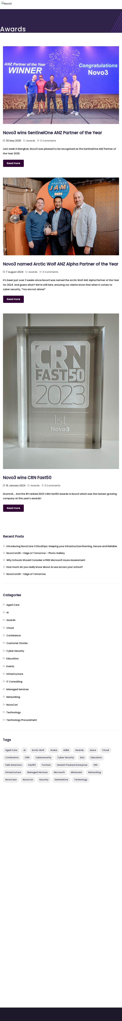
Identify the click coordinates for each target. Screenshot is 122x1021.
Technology (13, 712)
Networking (13, 697)
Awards (30, 140)
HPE (96, 764)
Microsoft (59, 772)
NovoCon (12, 704)
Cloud (10, 628)
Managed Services (17, 689)
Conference (13, 635)
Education (12, 658)
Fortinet (46, 764)
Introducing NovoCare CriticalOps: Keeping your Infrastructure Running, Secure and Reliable (61, 546)
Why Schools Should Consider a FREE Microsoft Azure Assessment (45, 560)
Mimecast (76, 772)
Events (10, 666)
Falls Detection (13, 764)
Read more (13, 163)
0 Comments (48, 140)
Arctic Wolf (38, 750)
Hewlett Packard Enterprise (72, 764)
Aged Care (12, 605)
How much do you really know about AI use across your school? (44, 567)
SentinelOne (61, 779)
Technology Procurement (21, 720)
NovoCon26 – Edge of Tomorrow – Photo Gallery (35, 553)
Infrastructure (14, 674)
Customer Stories (17, 643)
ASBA (66, 750)
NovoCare (11, 779)
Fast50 (32, 764)
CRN (27, 757)
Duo (82, 757)
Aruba (53, 750)
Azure (93, 750)
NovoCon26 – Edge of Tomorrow (26, 574)
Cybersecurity (43, 757)
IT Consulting (14, 681)
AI (7, 612)
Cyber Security (15, 651)
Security (43, 779)
